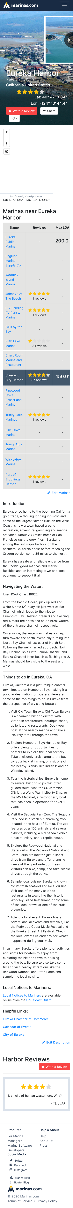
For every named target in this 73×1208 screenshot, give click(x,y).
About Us (46, 1141)
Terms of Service (20, 1201)
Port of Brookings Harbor (12, 479)
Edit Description (58, 1042)
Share (51, 111)
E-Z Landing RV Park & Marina (14, 312)
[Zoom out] (7, 138)
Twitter (19, 1160)
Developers (16, 1150)
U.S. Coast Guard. (39, 1000)
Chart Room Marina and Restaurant (14, 360)
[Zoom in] (7, 132)
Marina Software (20, 1145)
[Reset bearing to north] (7, 144)
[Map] (36, 164)
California (28, 79)
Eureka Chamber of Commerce (26, 1019)
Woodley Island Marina (11, 279)
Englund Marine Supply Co (13, 260)
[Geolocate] (7, 151)
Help (43, 1136)
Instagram (20, 1170)
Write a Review (24, 111)
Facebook (20, 1165)
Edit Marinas (61, 493)
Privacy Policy (46, 1201)
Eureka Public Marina (10, 241)
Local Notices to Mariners (22, 995)
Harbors (11, 79)
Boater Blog (21, 1182)
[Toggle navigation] (64, 5)
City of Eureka (13, 1034)
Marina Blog (22, 1177)
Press (43, 1145)
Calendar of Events (17, 1027)
